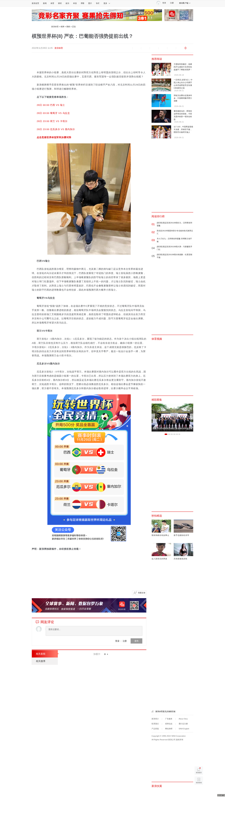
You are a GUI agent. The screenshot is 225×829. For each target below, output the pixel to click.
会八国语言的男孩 (159, 559)
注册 (172, 3)
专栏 (97, 3)
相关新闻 (40, 654)
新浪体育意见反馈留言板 (165, 711)
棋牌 (62, 27)
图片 (90, 3)
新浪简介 (155, 719)
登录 (117, 640)
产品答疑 (155, 729)
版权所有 (179, 740)
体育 (52, 3)
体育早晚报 (101, 702)
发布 (136, 640)
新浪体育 (55, 27)
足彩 (101, 665)
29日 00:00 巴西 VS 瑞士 (51, 105)
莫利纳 (109, 702)
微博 (154, 48)
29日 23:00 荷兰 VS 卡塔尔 (52, 121)
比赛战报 (103, 759)
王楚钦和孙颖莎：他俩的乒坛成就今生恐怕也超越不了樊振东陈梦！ (183, 67)
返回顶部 (199, 790)
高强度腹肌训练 (180, 559)
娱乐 (67, 3)
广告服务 (168, 719)
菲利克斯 (108, 741)
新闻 (45, 3)
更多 (105, 3)
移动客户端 (183, 3)
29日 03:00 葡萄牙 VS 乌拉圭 (53, 113)
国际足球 (100, 741)
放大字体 (136, 48)
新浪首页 (35, 3)
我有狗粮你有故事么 (160, 535)
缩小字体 (128, 48)
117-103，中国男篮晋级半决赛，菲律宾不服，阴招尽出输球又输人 (183, 129)
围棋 (68, 27)
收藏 (145, 48)
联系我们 (155, 724)
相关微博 (40, 661)
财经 (60, 3)
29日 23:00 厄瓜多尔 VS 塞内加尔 (56, 129)
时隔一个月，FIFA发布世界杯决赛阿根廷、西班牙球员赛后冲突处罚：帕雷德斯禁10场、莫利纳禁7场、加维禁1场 (113, 694)
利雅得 (115, 741)
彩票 (98, 684)
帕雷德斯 (116, 702)
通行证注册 (183, 724)
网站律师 (168, 729)
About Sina (183, 719)
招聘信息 (168, 724)
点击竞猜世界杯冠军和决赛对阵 (54, 137)
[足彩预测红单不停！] (97, 15)
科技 (75, 3)
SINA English (184, 729)
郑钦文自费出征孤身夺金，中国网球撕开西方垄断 (183, 98)
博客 (82, 3)
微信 (163, 48)
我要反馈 (141, 593)
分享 (171, 48)
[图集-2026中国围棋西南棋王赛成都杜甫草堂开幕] (172, 417)
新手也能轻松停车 (181, 535)
